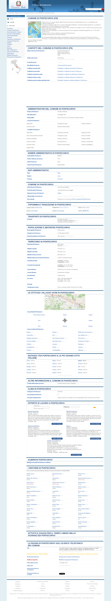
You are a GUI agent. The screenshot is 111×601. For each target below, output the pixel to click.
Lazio (59, 176)
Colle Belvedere (82, 526)
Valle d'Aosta (92, 588)
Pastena (29, 350)
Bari (79, 366)
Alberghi (12, 22)
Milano (54, 360)
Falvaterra (80, 344)
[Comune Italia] (18, 8)
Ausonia (54, 344)
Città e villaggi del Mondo (50, 598)
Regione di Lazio (19, 13)
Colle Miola (55, 513)
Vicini (8, 46)
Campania (18, 588)
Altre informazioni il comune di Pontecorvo (53, 381)
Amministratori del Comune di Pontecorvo (51, 109)
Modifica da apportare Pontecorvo (68, 559)
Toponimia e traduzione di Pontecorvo (49, 205)
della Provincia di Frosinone (66, 22)
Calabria (18, 586)
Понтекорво (34, 210)
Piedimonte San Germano (85, 332)
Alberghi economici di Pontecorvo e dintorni (38, 462)
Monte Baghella (31, 522)
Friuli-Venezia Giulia (42, 581)
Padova (54, 372)
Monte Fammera (31, 487)
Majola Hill (29, 513)
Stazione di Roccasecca (84, 478)
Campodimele (30, 347)
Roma (28, 360)
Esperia (64, 27)
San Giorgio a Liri (82, 335)
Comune (9, 37)
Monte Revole (56, 522)
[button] (47, 296)
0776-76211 (61, 58)
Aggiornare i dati (32, 41)
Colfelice (29, 344)
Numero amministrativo (13, 34)
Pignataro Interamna (32, 338)
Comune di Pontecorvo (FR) (43, 18)
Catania (29, 369)
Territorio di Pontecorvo (42, 242)
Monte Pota (55, 478)
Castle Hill (55, 491)
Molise (67, 581)
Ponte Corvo (38, 207)
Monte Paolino (30, 500)
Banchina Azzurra (57, 473)
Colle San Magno (31, 341)
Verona (54, 369)
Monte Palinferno (56, 487)
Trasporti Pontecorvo (13, 41)
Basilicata (18, 584)
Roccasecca (81, 338)
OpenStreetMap (75, 309)
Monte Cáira (55, 504)
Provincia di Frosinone (29, 13)
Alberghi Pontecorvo (40, 460)
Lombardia (43, 588)
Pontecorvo (45, 22)
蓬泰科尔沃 (86, 210)
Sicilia (67, 590)
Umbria (92, 586)
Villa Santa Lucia (56, 341)
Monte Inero (30, 508)
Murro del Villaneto (32, 517)
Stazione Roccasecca (58, 482)
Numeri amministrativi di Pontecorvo (48, 153)
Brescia (80, 372)
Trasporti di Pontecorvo (42, 216)
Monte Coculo (56, 500)
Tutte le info (12, 25)
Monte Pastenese (82, 495)
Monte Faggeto (56, 508)
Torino (28, 363)
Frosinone (60, 179)
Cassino (96, 27)
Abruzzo (18, 581)
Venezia (80, 369)
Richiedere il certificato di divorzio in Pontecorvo (70, 77)
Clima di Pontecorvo (39, 389)
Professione (36, 405)
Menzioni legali (21, 598)
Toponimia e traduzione (13, 39)
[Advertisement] (64, 93)
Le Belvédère (30, 526)
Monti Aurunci (81, 482)
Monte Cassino (82, 487)
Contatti (40, 598)
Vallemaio (80, 350)
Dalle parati (10, 53)
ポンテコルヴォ (64, 207)
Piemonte (67, 583)
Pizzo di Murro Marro (83, 508)
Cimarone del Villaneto (84, 513)
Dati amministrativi (38, 170)
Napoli (80, 360)
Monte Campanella (32, 504)
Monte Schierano (82, 522)
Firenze (54, 366)
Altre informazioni (12, 50)
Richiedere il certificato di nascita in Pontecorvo (70, 68)
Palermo (54, 363)
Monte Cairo (81, 500)
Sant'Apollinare (56, 350)
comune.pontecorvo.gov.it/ (65, 65)
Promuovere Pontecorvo (14, 57)
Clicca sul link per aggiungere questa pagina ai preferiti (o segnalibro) (78, 554)
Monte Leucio (30, 473)
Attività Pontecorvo (12, 55)
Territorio (9, 44)
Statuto (59, 193)
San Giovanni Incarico (39, 314)
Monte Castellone (31, 495)
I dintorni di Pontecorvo (41, 468)
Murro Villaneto (56, 517)
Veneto (92, 590)
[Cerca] (102, 9)
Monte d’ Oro (81, 473)
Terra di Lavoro (82, 517)
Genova (80, 363)
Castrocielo (30, 335)
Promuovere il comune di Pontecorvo (69, 556)
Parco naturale (30, 199)
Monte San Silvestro (32, 478)
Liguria (43, 586)
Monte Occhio (56, 495)
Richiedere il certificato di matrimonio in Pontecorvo (71, 74)
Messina (29, 372)
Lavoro (11, 18)
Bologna (29, 366)
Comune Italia (11, 13)
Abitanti (9, 42)
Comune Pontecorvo (39, 13)
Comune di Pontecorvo (40, 184)
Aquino (59, 27)
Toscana (92, 581)
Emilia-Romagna (17, 590)
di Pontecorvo (41, 5)
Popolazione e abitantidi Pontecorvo (49, 227)
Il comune (10, 28)
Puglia (67, 586)
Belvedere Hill (56, 526)
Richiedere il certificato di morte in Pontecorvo (70, 71)
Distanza (9, 48)
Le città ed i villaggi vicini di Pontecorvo (51, 293)
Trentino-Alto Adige (92, 583)
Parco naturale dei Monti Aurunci (66, 33)
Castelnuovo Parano (83, 341)
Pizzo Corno (81, 491)
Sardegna (67, 588)
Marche (43, 590)
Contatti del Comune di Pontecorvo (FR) (50, 48)
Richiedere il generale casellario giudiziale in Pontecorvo (72, 80)
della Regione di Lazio (81, 22)
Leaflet (64, 309)
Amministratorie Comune (14, 32)
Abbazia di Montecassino (33, 491)
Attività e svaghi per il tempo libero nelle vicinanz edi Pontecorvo (52, 534)
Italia (59, 173)
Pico (68, 27)
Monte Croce (81, 504)
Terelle (54, 347)
